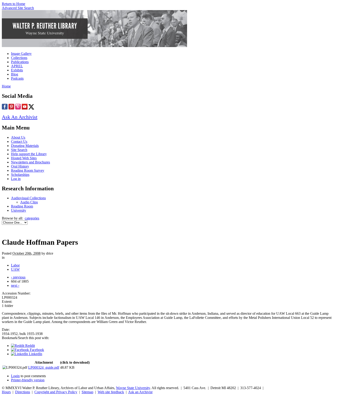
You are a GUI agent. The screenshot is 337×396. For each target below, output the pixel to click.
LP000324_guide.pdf (43, 367)
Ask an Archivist (140, 392)
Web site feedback (111, 392)
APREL (17, 66)
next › (15, 285)
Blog (14, 74)
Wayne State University (133, 388)
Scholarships (20, 175)
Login (15, 376)
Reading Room (22, 206)
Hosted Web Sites (24, 158)
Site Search (19, 150)
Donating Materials (25, 146)
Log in (16, 179)
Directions (22, 392)
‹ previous (18, 277)
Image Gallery (21, 54)
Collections (19, 58)
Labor (15, 265)
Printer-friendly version (27, 380)
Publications (20, 62)
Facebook (36, 350)
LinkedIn (35, 354)
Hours (6, 392)
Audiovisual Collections (28, 198)
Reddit (29, 346)
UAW (15, 269)
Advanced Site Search (18, 8)
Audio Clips (29, 202)
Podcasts (17, 78)
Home (6, 86)
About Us (18, 137)
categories (32, 218)
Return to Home (13, 4)
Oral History (20, 166)
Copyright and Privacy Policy (55, 392)
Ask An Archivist (19, 117)
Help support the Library (29, 154)
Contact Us (19, 141)
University (18, 210)
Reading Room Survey (27, 170)
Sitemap (87, 392)
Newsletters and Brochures (30, 162)
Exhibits (17, 70)
